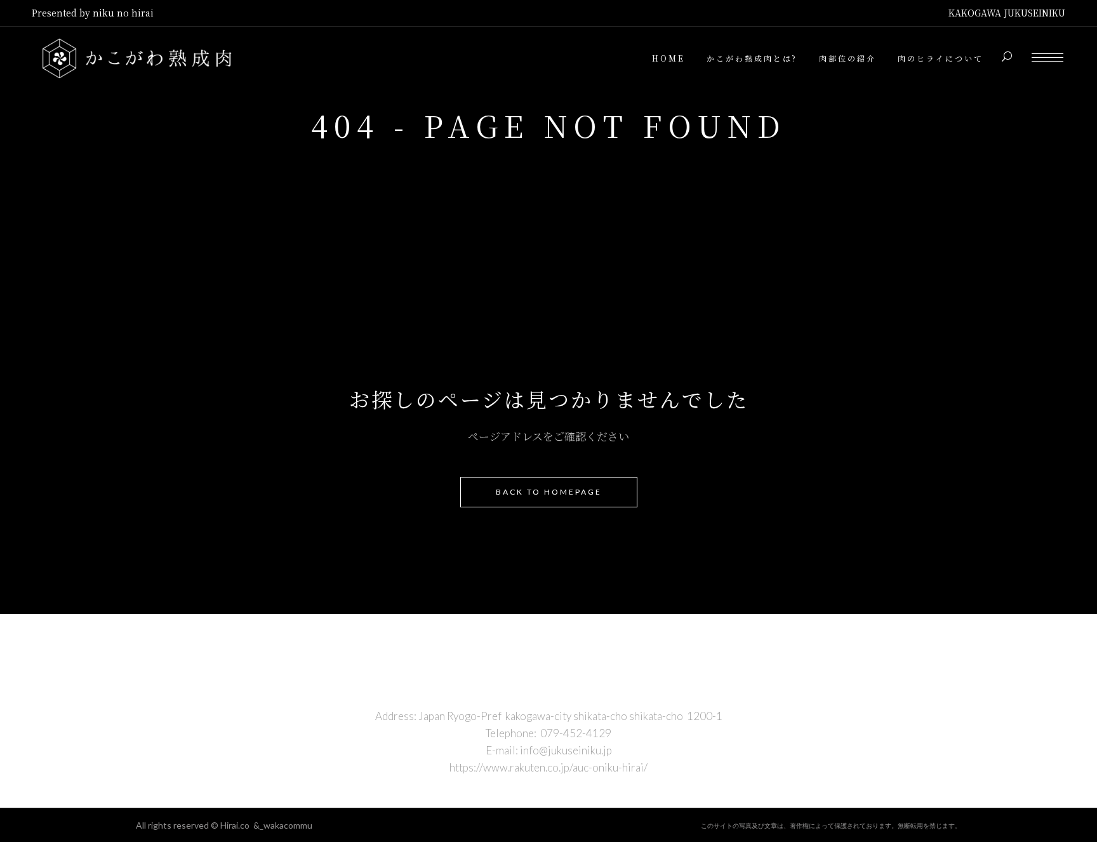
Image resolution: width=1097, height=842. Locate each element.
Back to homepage (549, 492)
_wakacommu (286, 825)
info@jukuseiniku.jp (566, 750)
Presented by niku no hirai (93, 12)
